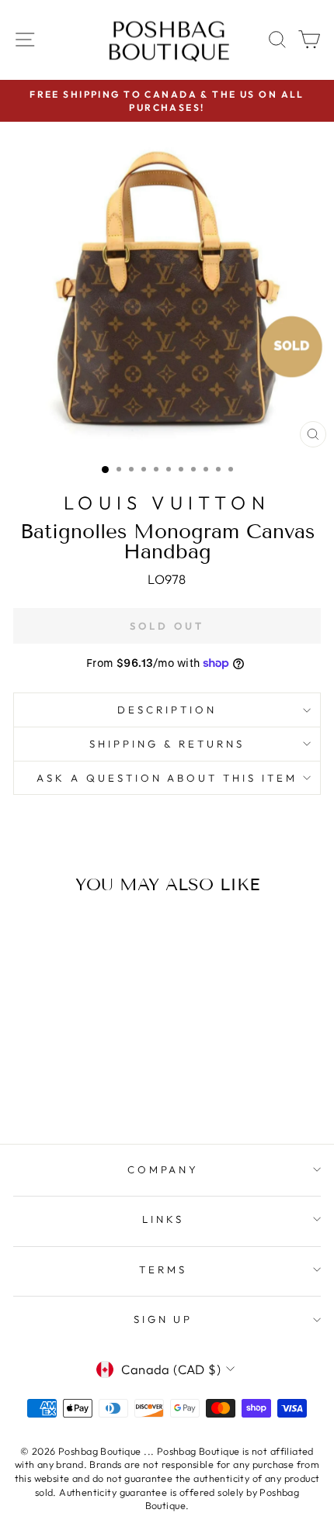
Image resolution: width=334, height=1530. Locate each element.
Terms (163, 1269)
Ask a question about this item (167, 778)
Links (163, 1219)
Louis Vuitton (167, 502)
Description (167, 709)
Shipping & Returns (167, 743)
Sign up (163, 1319)
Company (163, 1169)
